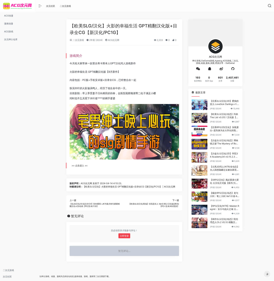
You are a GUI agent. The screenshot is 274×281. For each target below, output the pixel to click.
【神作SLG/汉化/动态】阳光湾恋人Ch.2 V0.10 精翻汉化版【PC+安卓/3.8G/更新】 (224, 221)
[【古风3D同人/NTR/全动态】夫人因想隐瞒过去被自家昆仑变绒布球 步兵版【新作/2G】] (199, 170)
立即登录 (124, 235)
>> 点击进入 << (80, 165)
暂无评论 (77, 216)
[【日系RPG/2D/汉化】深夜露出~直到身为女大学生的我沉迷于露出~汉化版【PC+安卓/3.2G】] (199, 131)
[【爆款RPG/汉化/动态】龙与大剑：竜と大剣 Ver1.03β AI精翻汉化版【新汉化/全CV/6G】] (199, 196)
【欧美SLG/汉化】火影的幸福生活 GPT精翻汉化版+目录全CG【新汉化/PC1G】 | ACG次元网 (129, 186)
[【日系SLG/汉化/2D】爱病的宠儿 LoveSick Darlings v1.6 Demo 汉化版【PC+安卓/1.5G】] (199, 104)
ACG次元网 (113, 40)
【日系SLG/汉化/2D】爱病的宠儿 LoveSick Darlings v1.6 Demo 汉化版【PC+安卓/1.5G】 (224, 103)
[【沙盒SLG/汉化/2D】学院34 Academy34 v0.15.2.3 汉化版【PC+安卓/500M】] (199, 157)
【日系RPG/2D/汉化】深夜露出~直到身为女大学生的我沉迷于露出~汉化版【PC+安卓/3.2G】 (224, 129)
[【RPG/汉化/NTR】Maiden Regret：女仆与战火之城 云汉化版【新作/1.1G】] (199, 209)
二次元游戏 (8, 270)
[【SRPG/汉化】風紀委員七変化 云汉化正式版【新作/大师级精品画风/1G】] (199, 183)
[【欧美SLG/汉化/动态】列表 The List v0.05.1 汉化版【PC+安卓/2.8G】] (199, 118)
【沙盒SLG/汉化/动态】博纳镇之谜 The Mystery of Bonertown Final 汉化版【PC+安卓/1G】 (224, 142)
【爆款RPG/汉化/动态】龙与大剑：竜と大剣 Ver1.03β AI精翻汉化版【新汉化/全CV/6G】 (224, 195)
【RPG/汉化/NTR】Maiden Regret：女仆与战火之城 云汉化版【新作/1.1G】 (224, 208)
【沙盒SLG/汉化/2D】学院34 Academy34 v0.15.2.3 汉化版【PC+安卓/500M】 (224, 155)
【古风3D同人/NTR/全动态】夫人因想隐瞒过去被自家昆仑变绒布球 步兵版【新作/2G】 (224, 168)
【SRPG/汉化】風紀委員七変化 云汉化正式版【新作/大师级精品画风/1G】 (224, 181)
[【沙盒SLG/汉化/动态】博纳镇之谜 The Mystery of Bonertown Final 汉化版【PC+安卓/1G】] (199, 144)
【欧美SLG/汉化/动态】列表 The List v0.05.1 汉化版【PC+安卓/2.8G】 (224, 116)
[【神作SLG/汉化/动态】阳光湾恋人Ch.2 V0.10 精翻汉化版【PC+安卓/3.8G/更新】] (199, 223)
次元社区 (7, 276)
